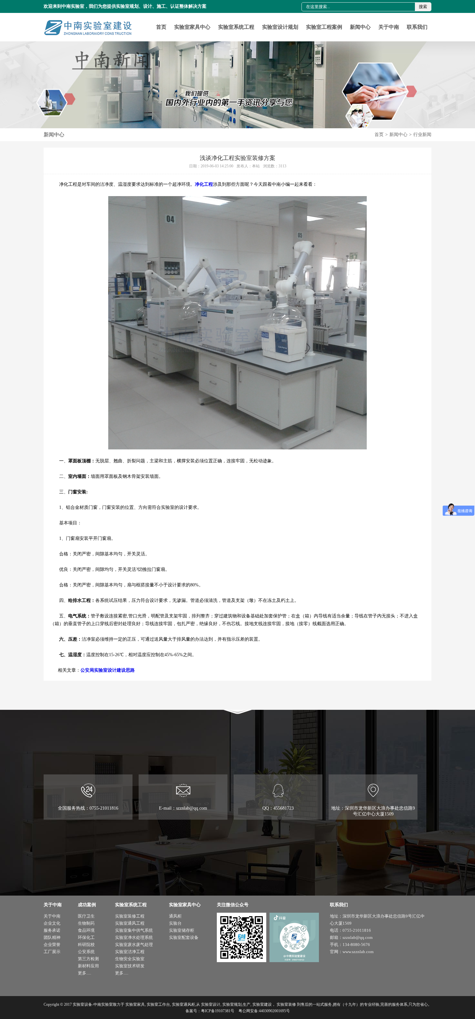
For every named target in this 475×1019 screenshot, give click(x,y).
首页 (161, 27)
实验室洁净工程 (129, 951)
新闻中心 (360, 27)
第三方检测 (88, 958)
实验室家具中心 (192, 27)
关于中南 (388, 27)
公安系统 (86, 951)
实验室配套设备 (183, 937)
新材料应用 (88, 965)
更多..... (84, 973)
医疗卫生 (86, 916)
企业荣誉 (52, 944)
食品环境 (86, 930)
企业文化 (52, 923)
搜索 (423, 6)
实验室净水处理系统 (134, 937)
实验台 (175, 923)
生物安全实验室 (129, 958)
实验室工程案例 (324, 27)
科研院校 (86, 944)
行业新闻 (422, 134)
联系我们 (417, 27)
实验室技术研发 (129, 965)
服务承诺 (52, 930)
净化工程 (204, 184)
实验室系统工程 (236, 27)
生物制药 (86, 923)
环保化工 (86, 937)
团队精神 (52, 937)
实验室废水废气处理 (134, 944)
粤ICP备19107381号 (217, 1011)
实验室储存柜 (181, 930)
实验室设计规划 (280, 27)
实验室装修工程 (129, 916)
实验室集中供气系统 (134, 930)
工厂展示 (52, 951)
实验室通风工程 (129, 923)
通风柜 (175, 916)
